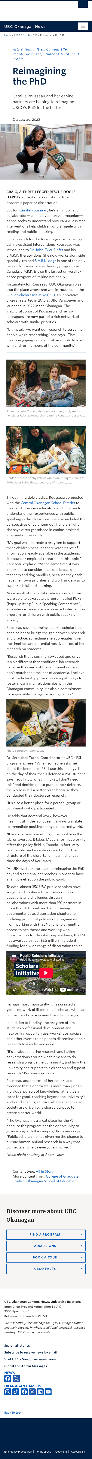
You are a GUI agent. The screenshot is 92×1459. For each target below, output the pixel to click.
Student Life (54, 54)
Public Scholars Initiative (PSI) (30, 295)
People (18, 54)
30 (36, 35)
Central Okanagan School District (48, 503)
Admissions (45, 1246)
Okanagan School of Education (51, 1181)
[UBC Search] (83, 5)
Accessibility (78, 1451)
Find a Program (45, 1234)
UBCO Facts (45, 1268)
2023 (17, 35)
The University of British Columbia (33, 9)
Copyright (61, 1451)
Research (34, 54)
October (27, 35)
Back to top (13, 1412)
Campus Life (56, 49)
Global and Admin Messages (25, 1366)
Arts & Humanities (28, 49)
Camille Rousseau (33, 210)
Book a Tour (45, 1257)
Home (7, 35)
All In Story (45, 1171)
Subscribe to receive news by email (30, 1352)
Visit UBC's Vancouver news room (30, 1359)
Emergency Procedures (18, 1451)
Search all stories (17, 1345)
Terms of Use (43, 1451)
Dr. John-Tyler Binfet (46, 250)
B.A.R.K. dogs (45, 261)
